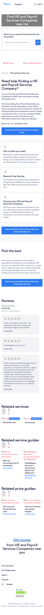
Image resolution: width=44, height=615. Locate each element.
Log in (39, 4)
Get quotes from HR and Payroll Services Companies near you (22, 230)
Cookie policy (24, 606)
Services (5, 73)
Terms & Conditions (9, 606)
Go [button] (38, 42)
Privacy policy (37, 606)
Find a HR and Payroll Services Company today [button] (22, 131)
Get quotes (22, 539)
